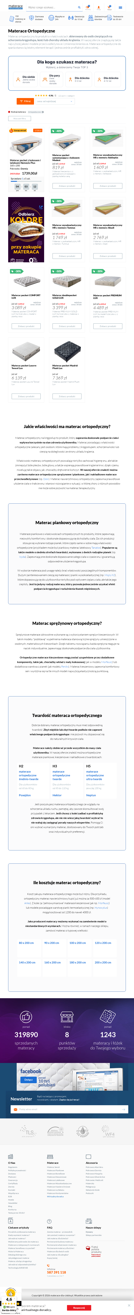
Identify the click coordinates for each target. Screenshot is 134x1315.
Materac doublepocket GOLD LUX (64, 296)
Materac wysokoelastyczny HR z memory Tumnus (67, 226)
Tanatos (96, 547)
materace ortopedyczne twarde (61, 775)
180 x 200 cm (77, 962)
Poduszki (90, 1193)
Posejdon (25, 795)
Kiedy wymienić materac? (19, 1235)
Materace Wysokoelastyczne (59, 1183)
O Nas (11, 1162)
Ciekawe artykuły (18, 1227)
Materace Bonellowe (56, 1173)
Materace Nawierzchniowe (58, 1186)
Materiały (90, 1183)
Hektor (57, 795)
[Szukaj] (79, 7)
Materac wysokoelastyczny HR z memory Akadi (107, 226)
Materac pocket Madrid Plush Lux (65, 366)
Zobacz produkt (67, 186)
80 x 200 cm (26, 943)
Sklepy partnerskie (93, 1235)
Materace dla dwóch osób (58, 1251)
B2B (10, 1196)
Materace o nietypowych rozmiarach (24, 1245)
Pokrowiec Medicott (94, 1180)
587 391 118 (56, 1272)
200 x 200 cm (103, 962)
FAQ (49, 1227)
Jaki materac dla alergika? (57, 1254)
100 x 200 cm (77, 943)
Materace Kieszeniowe (56, 1177)
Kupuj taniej (52, 1258)
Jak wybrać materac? (17, 1238)
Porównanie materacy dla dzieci (60, 1248)
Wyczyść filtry (19, 118)
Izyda (22, 556)
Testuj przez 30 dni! (16, 1213)
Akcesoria (92, 1162)
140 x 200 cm (27, 962)
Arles (27, 903)
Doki (46, 479)
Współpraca (13, 1193)
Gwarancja (12, 1180)
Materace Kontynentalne (57, 1193)
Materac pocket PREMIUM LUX (107, 296)
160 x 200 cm (52, 962)
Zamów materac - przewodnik (59, 1232)
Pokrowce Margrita (94, 1173)
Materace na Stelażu (55, 1190)
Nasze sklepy (93, 1227)
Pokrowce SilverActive (95, 1177)
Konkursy (12, 1209)
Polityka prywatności (17, 1170)
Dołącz (29, 1079)
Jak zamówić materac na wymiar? (61, 1235)
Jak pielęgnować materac (18, 1258)
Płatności (12, 1177)
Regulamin (12, 1167)
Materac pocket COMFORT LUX (26, 296)
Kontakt (11, 1190)
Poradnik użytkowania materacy (22, 1232)
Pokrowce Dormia (93, 1170)
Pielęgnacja (90, 1186)
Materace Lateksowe (56, 1180)
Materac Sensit (53, 1167)
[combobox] (55, 101)
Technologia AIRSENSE (18, 1268)
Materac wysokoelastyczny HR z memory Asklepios (107, 156)
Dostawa (12, 1173)
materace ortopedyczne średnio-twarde (28, 775)
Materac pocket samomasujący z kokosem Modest (66, 157)
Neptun (91, 795)
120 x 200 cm (103, 943)
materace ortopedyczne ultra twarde (95, 775)
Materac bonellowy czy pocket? (21, 1248)
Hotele (11, 1200)
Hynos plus (101, 907)
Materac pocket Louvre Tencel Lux (24, 366)
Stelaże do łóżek (93, 1190)
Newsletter (12, 1203)
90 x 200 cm (51, 943)
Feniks (64, 666)
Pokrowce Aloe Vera (94, 1167)
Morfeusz (106, 662)
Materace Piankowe (55, 1170)
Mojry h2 (110, 575)
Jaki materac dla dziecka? (57, 1238)
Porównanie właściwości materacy (61, 1245)
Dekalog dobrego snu (17, 1254)
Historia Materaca (16, 1251)
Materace (53, 1162)
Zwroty (11, 1186)
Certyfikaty (13, 1183)
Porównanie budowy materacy (60, 1241)
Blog (10, 1206)
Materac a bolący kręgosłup (20, 1261)
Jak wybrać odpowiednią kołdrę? (22, 1264)
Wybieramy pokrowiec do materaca (23, 1241)
